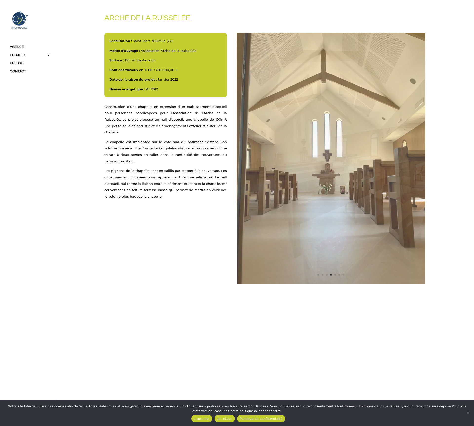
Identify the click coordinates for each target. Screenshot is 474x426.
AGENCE (17, 47)
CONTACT (18, 71)
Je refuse (224, 419)
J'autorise (202, 419)
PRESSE (16, 63)
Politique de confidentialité (261, 419)
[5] (331, 283)
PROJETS (17, 55)
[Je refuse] (467, 412)
